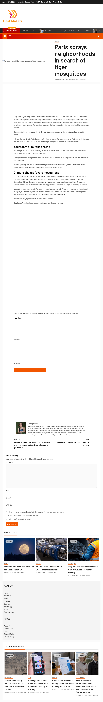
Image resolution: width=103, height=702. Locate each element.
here (76, 313)
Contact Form (29, 2)
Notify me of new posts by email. (19, 519)
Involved (17, 364)
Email (8, 498)
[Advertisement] (51, 100)
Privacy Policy (58, 2)
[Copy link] (30, 370)
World (6, 598)
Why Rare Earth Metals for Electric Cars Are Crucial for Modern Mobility (83, 569)
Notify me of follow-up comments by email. (23, 515)
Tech (75, 563)
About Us (21, 2)
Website (9, 505)
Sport (6, 609)
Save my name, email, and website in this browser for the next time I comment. (36, 512)
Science (57, 41)
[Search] (98, 36)
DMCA (38, 2)
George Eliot (60, 79)
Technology (8, 607)
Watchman (75, 142)
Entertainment (9, 612)
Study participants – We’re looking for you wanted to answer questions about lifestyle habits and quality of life (32, 444)
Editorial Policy (46, 2)
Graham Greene (19, 572)
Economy (7, 601)
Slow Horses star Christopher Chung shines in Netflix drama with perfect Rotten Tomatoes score (86, 686)
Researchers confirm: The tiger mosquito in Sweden (73, 442)
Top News (7, 596)
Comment (10, 462)
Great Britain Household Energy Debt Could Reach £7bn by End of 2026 (54, 31)
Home (6, 593)
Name (8, 491)
